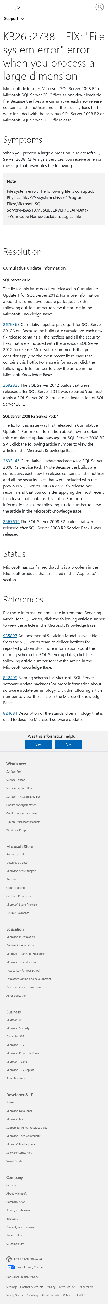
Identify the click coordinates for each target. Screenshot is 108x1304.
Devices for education (20, 945)
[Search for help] (18, 7)
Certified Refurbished (19, 896)
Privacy (50, 1287)
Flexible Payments (17, 913)
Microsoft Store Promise (21, 904)
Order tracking (15, 888)
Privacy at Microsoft (18, 1210)
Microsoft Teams (17, 1061)
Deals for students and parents (26, 987)
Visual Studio (14, 1161)
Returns (11, 879)
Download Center (17, 862)
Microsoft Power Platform (22, 1053)
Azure (10, 1102)
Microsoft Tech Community (23, 1136)
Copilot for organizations (22, 805)
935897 (10, 635)
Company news (15, 1202)
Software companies (19, 1153)
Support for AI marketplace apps (26, 1127)
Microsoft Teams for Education (25, 954)
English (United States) (28, 1259)
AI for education (16, 995)
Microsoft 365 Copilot (20, 1070)
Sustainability (15, 1244)
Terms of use (67, 1287)
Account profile (15, 854)
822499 (10, 677)
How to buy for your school (23, 970)
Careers (11, 1185)
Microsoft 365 (15, 1045)
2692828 (11, 385)
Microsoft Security (17, 1028)
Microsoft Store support (21, 871)
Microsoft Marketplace (20, 1144)
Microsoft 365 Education (21, 962)
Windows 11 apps (17, 830)
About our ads (50, 1295)
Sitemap (11, 1287)
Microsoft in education (20, 937)
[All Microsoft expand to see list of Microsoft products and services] (6, 7)
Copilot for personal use (21, 813)
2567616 (11, 521)
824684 (10, 713)
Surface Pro (13, 771)
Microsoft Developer (19, 1111)
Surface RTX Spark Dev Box (23, 796)
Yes (38, 744)
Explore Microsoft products (23, 822)
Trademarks (85, 1287)
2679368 (11, 324)
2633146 (11, 460)
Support (11, 18)
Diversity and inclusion (20, 1227)
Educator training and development (28, 979)
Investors (12, 1218)
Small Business (15, 1078)
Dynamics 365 (15, 1036)
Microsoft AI (14, 1020)
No (68, 744)
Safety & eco (14, 1295)
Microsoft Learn (16, 1119)
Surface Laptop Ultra (19, 788)
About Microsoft (16, 1193)
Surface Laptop (15, 780)
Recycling (32, 1295)
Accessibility (14, 1235)
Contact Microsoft (31, 1287)
